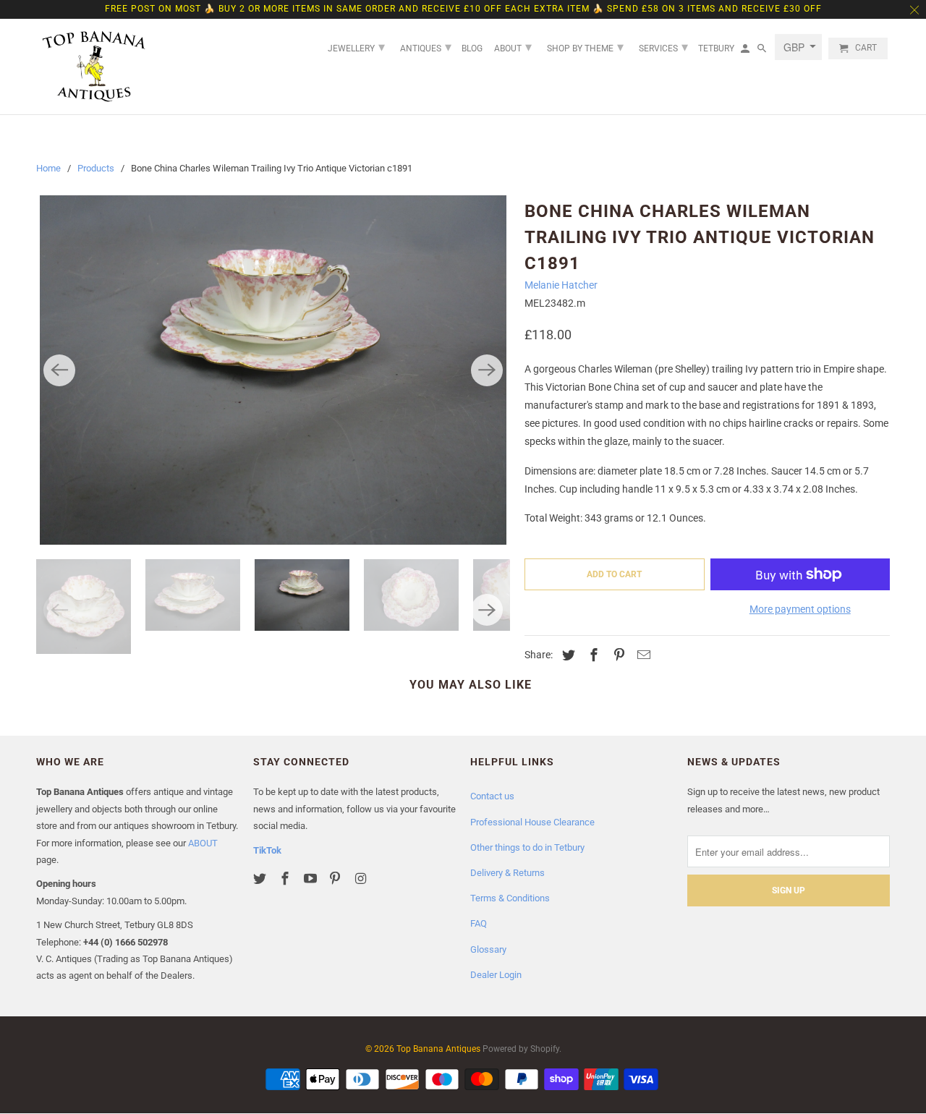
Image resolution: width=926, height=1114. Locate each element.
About (513, 46)
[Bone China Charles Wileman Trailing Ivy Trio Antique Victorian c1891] (273, 370)
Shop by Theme (585, 46)
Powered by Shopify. (522, 1049)
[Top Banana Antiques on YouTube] (312, 878)
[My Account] (746, 51)
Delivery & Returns (507, 872)
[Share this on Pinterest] (617, 655)
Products (95, 168)
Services (663, 46)
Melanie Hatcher (561, 285)
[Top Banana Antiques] (94, 66)
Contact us (492, 796)
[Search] (762, 51)
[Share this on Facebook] (591, 655)
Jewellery (356, 46)
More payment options (800, 609)
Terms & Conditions (510, 898)
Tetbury (716, 48)
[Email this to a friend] (641, 655)
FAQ (478, 923)
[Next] (487, 370)
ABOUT (203, 843)
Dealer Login (496, 974)
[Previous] (59, 370)
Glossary (488, 949)
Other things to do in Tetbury (527, 847)
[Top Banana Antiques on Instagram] (362, 878)
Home (48, 168)
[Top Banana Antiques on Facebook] (286, 878)
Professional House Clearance (532, 822)
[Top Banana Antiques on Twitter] (261, 878)
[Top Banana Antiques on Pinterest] (336, 878)
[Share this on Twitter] (566, 655)
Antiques (425, 46)
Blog (472, 48)
